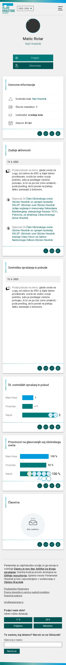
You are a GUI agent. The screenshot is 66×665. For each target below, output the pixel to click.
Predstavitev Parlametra (16, 589)
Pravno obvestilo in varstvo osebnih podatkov (27, 592)
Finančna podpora (13, 595)
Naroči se (11, 651)
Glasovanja (35, 65)
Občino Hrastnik (13, 582)
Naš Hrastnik (33, 43)
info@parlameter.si (13, 602)
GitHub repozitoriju (15, 575)
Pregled (35, 58)
